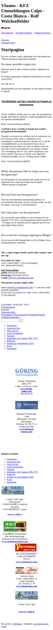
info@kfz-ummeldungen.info (20, 287)
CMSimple (17, 624)
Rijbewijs (11, 341)
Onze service (12, 331)
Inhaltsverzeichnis (42, 33)
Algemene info (13, 328)
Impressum (12, 348)
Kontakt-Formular (24, 33)
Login (4, 626)
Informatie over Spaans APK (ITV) (22, 338)
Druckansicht (7, 33)
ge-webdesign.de (40, 624)
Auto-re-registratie (15, 333)
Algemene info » (8, 42)
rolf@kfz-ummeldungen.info (21, 278)
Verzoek (10, 336)
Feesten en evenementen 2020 (20, 343)
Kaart (9, 346)
